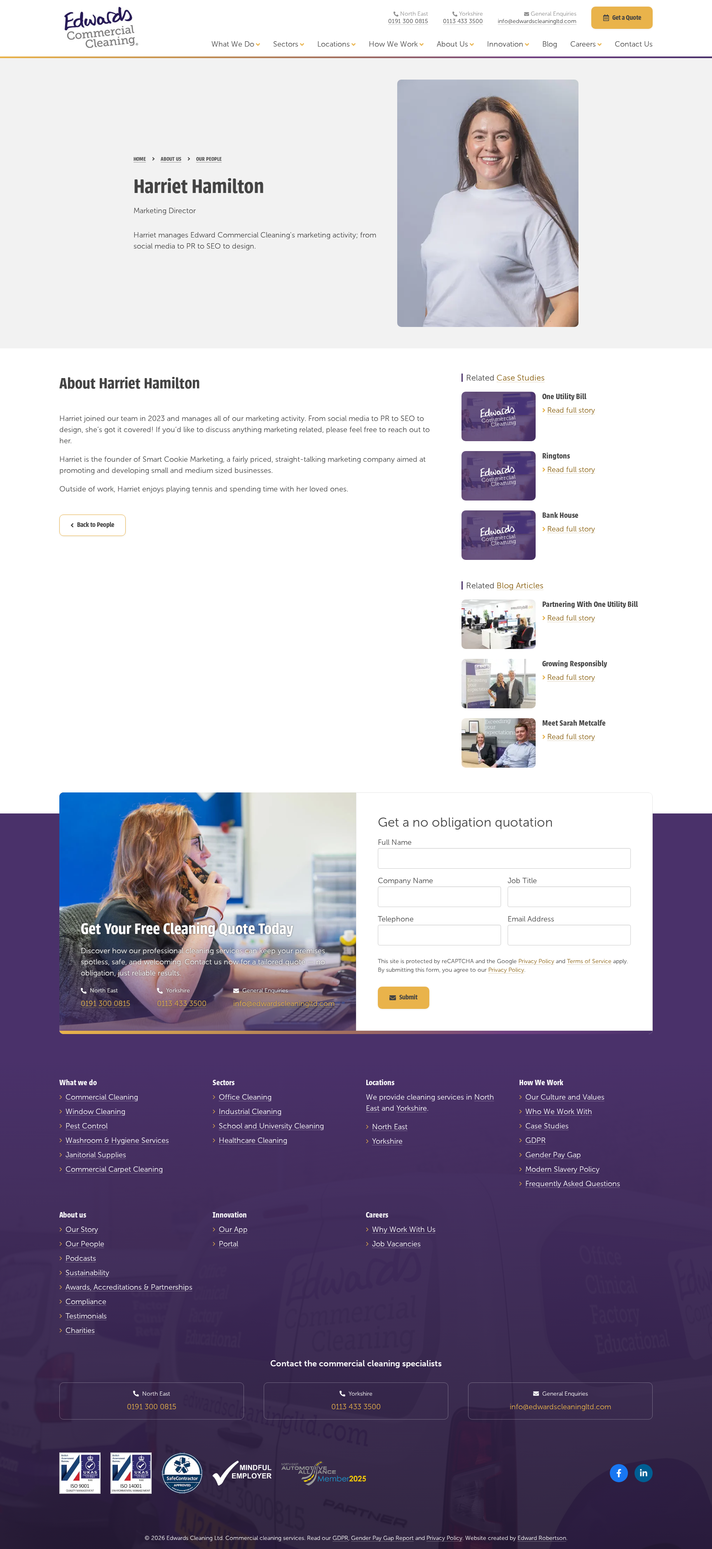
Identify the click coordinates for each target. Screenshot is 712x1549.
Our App (233, 1229)
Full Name (395, 842)
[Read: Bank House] (498, 535)
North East (390, 1127)
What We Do (232, 44)
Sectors (285, 44)
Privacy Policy (536, 961)
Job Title (522, 881)
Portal (228, 1244)
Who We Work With (558, 1111)
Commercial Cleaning (102, 1097)
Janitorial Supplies (96, 1155)
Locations (333, 44)
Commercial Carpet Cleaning (114, 1169)
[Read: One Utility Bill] (498, 416)
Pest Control (87, 1126)
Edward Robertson (542, 1538)
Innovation (505, 44)
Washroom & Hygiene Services (117, 1140)
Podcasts (81, 1258)
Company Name (405, 881)
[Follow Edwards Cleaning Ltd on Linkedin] (644, 1473)
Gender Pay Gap (553, 1155)
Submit (408, 997)
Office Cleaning (245, 1097)
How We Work (393, 44)
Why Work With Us (404, 1229)
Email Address (531, 919)
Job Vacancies (396, 1244)
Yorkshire (411, 1108)
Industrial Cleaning (250, 1111)
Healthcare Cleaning (253, 1140)
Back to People (95, 525)
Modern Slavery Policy (562, 1169)
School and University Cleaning (271, 1126)
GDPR (535, 1140)
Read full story (571, 410)
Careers (583, 44)
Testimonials (86, 1316)
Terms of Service (589, 961)
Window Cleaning (95, 1111)
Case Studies (521, 377)
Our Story (82, 1229)
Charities (80, 1330)
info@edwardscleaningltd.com (537, 21)
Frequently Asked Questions (572, 1184)
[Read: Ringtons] (498, 476)
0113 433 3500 (463, 21)
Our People (85, 1244)
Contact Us (634, 44)
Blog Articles (520, 585)
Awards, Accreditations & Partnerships (129, 1287)
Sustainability (87, 1273)
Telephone (396, 919)
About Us (452, 44)
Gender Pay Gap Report (382, 1538)
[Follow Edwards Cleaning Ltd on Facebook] (619, 1473)
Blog (549, 44)
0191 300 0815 (408, 21)
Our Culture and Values (564, 1097)
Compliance (86, 1301)
